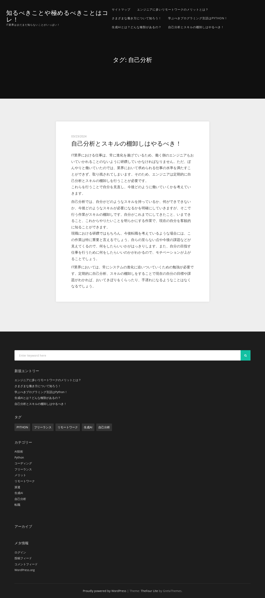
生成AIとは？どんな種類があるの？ (136, 27)
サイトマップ (121, 9)
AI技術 (18, 451)
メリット (20, 475)
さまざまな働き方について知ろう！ (136, 18)
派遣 (17, 487)
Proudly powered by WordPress (104, 591)
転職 (17, 505)
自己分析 (104, 427)
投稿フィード (23, 558)
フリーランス (43, 427)
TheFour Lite (149, 591)
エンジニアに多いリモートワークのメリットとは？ (172, 9)
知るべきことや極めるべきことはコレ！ (57, 16)
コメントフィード (26, 564)
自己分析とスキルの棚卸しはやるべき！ (196, 27)
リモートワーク (68, 427)
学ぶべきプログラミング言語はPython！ (198, 18)
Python (22, 427)
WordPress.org (24, 570)
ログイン (20, 552)
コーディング (23, 463)
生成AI (88, 427)
